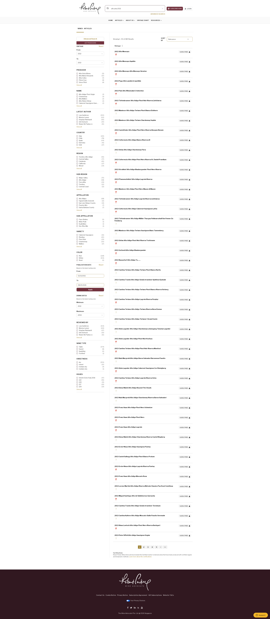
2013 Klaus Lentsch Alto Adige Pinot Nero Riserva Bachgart (137, 525)
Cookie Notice (111, 595)
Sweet (81, 349)
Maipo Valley (83, 178)
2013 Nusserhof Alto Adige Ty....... (127, 260)
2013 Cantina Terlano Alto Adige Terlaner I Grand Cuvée (136, 319)
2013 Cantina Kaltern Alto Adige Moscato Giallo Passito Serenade (140, 515)
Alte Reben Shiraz (85, 101)
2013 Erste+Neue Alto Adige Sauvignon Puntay (133, 447)
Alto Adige (82, 180)
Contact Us (100, 595)
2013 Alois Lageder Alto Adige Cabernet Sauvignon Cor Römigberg (140, 368)
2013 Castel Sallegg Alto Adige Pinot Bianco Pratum (135, 456)
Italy (80, 136)
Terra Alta (82, 182)
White (81, 258)
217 (80, 384)
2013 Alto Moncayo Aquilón (125, 61)
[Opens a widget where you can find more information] (260, 615)
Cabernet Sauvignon (86, 235)
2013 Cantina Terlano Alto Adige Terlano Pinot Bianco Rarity (138, 270)
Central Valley (83, 159)
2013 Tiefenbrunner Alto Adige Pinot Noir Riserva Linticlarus (138, 100)
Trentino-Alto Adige (86, 157)
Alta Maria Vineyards (86, 76)
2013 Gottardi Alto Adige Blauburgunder (130, 250)
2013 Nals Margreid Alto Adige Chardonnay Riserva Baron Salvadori (140, 397)
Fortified (82, 353)
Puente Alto (83, 205)
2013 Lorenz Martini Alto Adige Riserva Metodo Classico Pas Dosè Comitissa (144, 486)
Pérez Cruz (82, 80)
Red (80, 256)
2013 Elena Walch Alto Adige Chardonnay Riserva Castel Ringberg (140, 437)
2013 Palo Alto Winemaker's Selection (129, 91)
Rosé (81, 260)
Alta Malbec (83, 99)
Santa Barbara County (86, 207)
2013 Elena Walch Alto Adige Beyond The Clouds (133, 388)
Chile (80, 138)
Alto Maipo (82, 198)
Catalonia (82, 161)
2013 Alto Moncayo (122, 51)
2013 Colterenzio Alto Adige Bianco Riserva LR (132, 140)
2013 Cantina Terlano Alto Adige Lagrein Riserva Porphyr (136, 299)
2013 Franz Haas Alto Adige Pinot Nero (129, 417)
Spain (81, 140)
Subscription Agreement (138, 595)
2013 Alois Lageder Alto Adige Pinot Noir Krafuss (133, 339)
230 (80, 382)
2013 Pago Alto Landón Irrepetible (128, 81)
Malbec (81, 244)
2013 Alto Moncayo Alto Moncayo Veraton (131, 71)
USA (80, 145)
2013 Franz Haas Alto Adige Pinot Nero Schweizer (134, 407)
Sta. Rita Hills (83, 226)
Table (81, 347)
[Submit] (107, 8)
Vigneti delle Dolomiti (86, 201)
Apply (90, 289)
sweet (81, 364)
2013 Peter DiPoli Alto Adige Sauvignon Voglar (132, 535)
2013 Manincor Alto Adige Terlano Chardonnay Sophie (135, 120)
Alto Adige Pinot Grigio (87, 94)
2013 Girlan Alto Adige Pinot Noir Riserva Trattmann (135, 240)
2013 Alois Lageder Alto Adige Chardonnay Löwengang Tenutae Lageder (142, 329)
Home (110, 20)
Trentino (82, 184)
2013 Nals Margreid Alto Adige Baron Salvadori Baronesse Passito (140, 358)
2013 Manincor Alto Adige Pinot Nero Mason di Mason (135, 189)
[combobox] (135, 8)
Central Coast (84, 186)
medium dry (83, 367)
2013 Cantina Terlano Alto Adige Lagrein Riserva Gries (135, 378)
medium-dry (83, 369)
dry (80, 362)
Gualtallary (82, 224)
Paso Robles (83, 219)
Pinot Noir (82, 239)
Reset (101, 46)
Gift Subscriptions (155, 595)
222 (80, 380)
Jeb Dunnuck (83, 122)
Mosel (81, 166)
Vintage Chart (143, 20)
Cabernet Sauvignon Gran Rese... (88, 103)
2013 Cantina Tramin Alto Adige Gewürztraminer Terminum (138, 506)
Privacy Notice (122, 595)
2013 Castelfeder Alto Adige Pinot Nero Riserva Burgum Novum (139, 130)
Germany (82, 143)
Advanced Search (90, 39)
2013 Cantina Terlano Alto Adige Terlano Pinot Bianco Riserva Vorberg (141, 289)
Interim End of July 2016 (87, 378)
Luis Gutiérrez (84, 115)
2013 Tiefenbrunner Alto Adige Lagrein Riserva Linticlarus (137, 199)
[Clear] (162, 8)
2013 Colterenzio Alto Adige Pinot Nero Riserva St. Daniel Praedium (140, 159)
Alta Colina (82, 78)
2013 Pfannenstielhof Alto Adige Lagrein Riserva (133, 179)
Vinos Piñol (83, 82)
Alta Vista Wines (85, 73)
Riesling (81, 237)
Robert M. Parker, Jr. (86, 124)
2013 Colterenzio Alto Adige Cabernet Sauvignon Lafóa (136, 209)
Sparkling (82, 351)
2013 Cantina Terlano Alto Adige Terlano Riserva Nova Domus (138, 309)
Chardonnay (83, 96)
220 (80, 386)
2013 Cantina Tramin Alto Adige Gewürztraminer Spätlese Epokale (140, 280)
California (82, 163)
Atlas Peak (82, 222)
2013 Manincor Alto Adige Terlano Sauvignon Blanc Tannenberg (139, 230)
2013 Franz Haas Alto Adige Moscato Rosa (131, 476)
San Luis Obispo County (87, 203)
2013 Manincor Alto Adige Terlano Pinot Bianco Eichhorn (136, 110)
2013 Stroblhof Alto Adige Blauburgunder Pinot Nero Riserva (138, 169)
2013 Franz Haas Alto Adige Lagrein (128, 427)
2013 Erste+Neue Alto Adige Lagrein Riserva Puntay (135, 466)
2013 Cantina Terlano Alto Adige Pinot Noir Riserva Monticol (138, 348)
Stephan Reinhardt (85, 119)
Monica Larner (84, 117)
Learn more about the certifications (140, 556)
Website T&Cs (168, 595)
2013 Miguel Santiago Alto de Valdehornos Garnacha (135, 496)
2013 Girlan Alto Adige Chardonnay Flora (130, 150)
